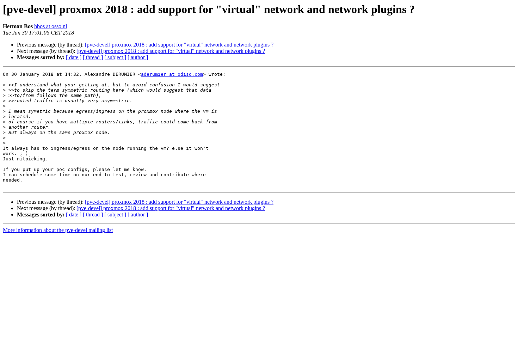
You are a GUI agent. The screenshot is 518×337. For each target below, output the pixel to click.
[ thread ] (93, 57)
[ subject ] (115, 57)
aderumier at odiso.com (172, 74)
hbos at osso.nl (50, 26)
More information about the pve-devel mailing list (58, 230)
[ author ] (138, 57)
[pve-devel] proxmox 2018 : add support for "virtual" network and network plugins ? (179, 45)
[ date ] (73, 57)
